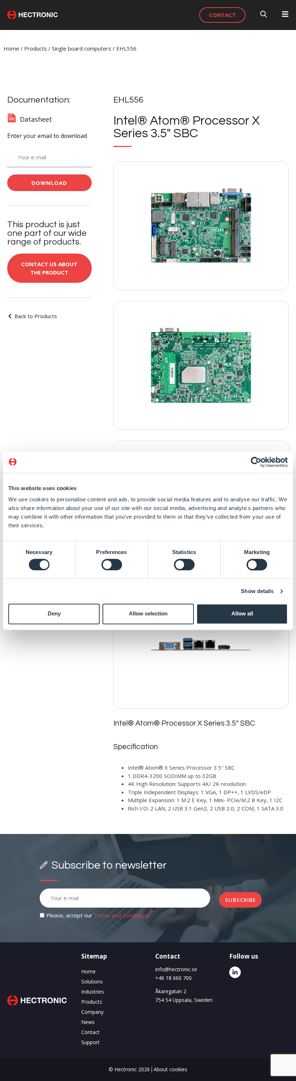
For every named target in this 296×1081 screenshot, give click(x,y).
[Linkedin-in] (235, 972)
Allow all (242, 614)
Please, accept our (97, 915)
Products (35, 48)
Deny (54, 614)
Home (11, 48)
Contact (90, 1032)
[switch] (111, 564)
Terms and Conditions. (121, 915)
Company (92, 1011)
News (88, 1022)
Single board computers (81, 48)
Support (90, 1042)
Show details (257, 591)
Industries (92, 991)
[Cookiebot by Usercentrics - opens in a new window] (256, 462)
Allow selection (148, 614)
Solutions (92, 981)
